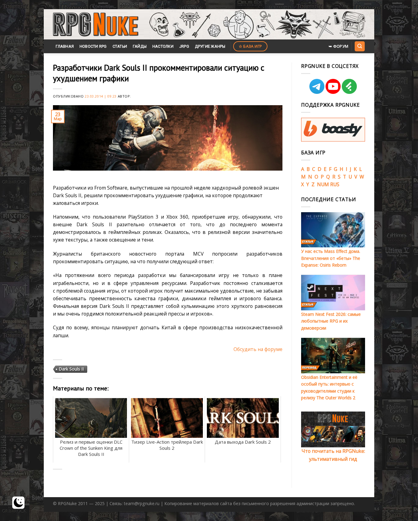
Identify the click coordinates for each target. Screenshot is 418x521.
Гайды (140, 46)
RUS (334, 184)
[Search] (359, 46)
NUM (323, 184)
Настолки (163, 46)
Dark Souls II (71, 369)
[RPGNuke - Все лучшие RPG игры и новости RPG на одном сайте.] (95, 24)
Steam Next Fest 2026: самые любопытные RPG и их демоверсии (331, 321)
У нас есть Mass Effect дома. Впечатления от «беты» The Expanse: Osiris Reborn (330, 258)
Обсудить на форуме (257, 349)
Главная (65, 46)
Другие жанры (210, 46)
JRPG (184, 46)
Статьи (120, 46)
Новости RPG (93, 46)
